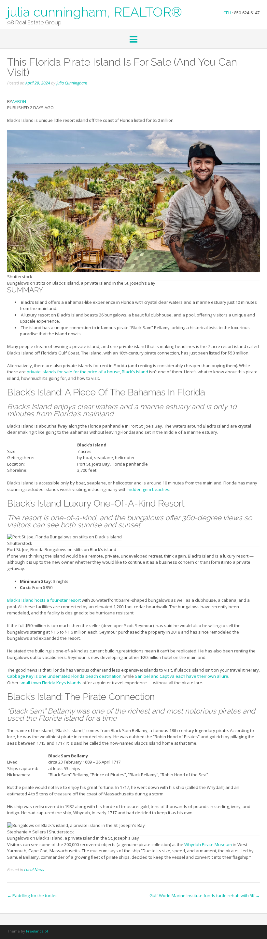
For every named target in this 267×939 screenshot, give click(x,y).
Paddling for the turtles (32, 895)
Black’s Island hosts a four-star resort (44, 600)
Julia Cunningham (71, 83)
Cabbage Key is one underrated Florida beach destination (64, 676)
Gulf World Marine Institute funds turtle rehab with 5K (204, 895)
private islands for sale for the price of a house (73, 372)
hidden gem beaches (148, 489)
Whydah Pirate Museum (208, 844)
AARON (19, 101)
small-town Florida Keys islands (50, 683)
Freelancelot (37, 931)
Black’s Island (135, 372)
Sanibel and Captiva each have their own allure (181, 676)
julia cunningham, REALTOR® (94, 11)
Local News (34, 869)
